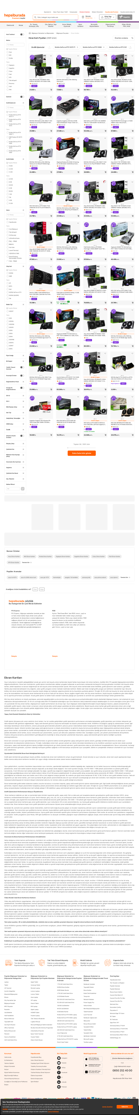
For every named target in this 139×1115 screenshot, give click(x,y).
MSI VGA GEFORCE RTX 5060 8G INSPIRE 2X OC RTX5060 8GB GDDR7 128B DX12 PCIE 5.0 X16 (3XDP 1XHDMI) (122, 423)
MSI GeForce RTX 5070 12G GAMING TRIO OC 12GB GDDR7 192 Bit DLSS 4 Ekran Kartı (95, 121)
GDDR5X (11, 324)
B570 (10, 286)
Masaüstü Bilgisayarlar (10, 994)
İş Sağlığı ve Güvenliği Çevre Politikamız (15, 1081)
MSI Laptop (34, 1006)
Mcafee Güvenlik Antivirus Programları (42, 1028)
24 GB (11, 179)
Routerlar (7, 1009)
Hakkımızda (7, 1057)
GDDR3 (11, 342)
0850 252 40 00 (122, 1070)
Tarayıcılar (87, 996)
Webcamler (87, 1021)
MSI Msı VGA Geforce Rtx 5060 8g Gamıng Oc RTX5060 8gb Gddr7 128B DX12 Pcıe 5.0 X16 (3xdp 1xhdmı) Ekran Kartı (41, 337)
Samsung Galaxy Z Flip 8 (117, 1031)
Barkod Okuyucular (10, 1031)
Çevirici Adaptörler (9, 991)
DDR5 (10, 330)
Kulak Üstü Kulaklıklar (90, 993)
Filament (6, 1034)
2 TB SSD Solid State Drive (65, 993)
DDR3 (11, 333)
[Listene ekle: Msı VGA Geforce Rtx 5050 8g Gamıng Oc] (78, 56)
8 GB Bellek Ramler (62, 1011)
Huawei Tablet (35, 1037)
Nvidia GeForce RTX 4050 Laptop (67, 1024)
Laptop (6, 982)
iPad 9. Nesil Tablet (62, 1042)
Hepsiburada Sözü (115, 980)
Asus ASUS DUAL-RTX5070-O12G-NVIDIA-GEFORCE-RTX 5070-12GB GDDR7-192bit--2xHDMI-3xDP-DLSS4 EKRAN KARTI (121, 80)
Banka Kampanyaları (37, 1078)
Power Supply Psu (89, 1002)
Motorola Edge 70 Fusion (117, 1013)
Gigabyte (11, 65)
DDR (10, 318)
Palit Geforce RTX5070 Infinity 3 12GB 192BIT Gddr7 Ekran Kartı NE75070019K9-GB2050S (68, 293)
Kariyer (6, 1069)
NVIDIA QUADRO (14, 295)
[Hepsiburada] (14, 15)
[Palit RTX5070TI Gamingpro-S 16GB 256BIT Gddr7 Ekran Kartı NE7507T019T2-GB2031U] (122, 107)
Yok (10, 197)
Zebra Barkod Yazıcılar (37, 1031)
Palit (10, 74)
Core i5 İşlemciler (62, 1033)
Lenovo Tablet (35, 994)
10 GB (10, 203)
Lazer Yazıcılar (88, 1014)
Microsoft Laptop (88, 1039)
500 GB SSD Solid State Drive (65, 999)
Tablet (6, 985)
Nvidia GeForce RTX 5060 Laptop (67, 1014)
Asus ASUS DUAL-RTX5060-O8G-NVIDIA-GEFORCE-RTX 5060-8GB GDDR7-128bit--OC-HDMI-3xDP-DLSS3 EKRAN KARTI (40, 80)
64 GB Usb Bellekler (63, 1008)
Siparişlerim (47, 12)
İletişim (6, 1084)
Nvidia (11, 58)
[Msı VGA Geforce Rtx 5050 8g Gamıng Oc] (68, 66)
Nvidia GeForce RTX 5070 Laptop (67, 1027)
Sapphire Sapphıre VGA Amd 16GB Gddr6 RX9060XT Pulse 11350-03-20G (67, 121)
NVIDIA (11, 273)
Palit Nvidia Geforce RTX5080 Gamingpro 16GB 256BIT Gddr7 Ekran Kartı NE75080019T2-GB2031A (95, 248)
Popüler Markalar (115, 989)
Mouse (6, 997)
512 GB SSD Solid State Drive (65, 1002)
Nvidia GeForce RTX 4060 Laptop (67, 1018)
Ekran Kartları (87, 990)
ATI (10, 283)
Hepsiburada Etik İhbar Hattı (122, 1078)
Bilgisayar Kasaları (9, 1003)
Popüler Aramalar (115, 986)
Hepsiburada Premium (111, 12)
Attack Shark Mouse (37, 1040)
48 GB (11, 185)
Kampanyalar (73, 12)
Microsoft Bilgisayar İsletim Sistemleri (41, 1025)
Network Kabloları (89, 999)
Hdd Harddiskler (9, 1015)
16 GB (10, 166)
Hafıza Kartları (88, 1005)
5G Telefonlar (114, 1019)
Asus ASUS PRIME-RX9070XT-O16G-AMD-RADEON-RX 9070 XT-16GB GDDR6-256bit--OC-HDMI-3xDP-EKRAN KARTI (41, 250)
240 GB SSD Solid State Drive (65, 1030)
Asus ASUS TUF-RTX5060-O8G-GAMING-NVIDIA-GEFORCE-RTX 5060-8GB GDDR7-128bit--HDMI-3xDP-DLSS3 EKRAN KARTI (121, 163)
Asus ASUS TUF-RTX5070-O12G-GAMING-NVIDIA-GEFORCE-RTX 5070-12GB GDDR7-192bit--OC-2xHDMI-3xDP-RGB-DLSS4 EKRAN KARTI (121, 207)
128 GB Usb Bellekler (63, 1005)
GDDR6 (11, 321)
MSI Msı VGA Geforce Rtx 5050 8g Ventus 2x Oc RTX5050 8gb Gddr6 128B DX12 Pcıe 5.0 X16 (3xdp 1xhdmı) (121, 337)
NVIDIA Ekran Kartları (63, 987)
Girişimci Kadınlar (84, 12)
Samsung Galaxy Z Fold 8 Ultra (119, 1028)
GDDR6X (11, 339)
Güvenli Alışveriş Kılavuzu (11, 1078)
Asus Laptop (34, 997)
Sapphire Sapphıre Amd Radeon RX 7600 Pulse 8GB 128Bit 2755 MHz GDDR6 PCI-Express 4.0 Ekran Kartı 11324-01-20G (40, 421)
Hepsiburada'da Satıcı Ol (127, 12)
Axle (10, 89)
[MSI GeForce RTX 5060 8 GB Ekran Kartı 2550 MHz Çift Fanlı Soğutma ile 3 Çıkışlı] (95, 407)
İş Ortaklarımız (8, 1060)
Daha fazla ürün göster (81, 453)
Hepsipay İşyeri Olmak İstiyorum (40, 1063)
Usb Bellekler (8, 1012)
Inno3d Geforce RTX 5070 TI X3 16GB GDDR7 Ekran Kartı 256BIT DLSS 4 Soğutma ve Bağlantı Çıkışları (68, 378)
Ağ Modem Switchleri (90, 1036)
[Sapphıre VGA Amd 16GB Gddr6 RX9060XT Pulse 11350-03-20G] (68, 107)
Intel (10, 289)
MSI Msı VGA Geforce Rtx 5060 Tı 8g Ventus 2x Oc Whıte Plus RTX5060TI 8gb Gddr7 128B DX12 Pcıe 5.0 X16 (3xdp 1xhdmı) (67, 209)
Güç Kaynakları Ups (10, 1000)
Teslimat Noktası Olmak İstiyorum (40, 1072)
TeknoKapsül (13, 80)
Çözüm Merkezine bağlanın (122, 1058)
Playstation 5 (113, 1010)
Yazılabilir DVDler (89, 1027)
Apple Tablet (34, 982)
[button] (41, 90)
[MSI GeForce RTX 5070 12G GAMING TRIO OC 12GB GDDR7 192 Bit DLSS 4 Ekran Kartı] (95, 107)
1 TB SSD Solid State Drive (65, 984)
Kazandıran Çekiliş (115, 1007)
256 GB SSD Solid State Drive (65, 1021)
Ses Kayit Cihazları (9, 1025)
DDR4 (11, 336)
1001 (10, 86)
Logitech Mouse (35, 1021)
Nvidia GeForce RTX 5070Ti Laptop (67, 1039)
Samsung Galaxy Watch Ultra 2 (119, 1035)
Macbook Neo (114, 1004)
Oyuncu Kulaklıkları (10, 1037)
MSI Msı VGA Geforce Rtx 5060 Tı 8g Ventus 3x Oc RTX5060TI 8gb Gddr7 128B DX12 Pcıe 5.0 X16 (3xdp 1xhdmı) (40, 378)
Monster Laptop (35, 988)
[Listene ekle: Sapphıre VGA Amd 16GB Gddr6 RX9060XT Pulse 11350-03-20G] (78, 97)
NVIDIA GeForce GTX (15, 292)
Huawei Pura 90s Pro (116, 1001)
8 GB (10, 182)
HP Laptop (34, 1000)
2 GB (10, 200)
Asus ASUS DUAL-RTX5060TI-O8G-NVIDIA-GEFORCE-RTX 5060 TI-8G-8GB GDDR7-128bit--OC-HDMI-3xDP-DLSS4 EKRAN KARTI (95, 207)
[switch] (22, 34)
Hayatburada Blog (36, 1057)
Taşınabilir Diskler (89, 987)
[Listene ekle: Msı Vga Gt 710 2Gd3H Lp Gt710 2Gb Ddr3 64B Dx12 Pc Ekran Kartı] (132, 353)
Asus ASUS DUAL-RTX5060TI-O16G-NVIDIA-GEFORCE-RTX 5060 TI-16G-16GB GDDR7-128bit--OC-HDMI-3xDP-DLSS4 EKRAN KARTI (95, 380)
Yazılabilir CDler (88, 1033)
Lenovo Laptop (35, 991)
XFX (10, 77)
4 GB (10, 188)
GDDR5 (11, 327)
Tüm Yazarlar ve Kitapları (117, 983)
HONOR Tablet (35, 1012)
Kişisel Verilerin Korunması (11, 1072)
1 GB (10, 194)
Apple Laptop (34, 1009)
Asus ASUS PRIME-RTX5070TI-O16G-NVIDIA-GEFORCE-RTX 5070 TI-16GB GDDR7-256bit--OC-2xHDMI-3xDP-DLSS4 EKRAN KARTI (95, 291)
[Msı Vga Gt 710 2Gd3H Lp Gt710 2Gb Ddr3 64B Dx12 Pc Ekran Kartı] (122, 364)
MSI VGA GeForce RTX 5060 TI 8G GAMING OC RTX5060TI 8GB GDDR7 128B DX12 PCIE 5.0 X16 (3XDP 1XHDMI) (122, 291)
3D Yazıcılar (7, 988)
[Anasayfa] (30, 33)
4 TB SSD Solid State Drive (65, 1036)
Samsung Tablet (35, 985)
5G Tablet (113, 1016)
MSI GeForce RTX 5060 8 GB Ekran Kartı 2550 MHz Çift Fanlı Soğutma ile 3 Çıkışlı (95, 423)
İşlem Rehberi (34, 1081)
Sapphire (11, 68)
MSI (10, 55)
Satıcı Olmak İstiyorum (37, 1060)
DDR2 (10, 349)
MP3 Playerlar (8, 1006)
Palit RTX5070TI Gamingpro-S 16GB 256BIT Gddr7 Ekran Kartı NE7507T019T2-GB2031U (121, 121)
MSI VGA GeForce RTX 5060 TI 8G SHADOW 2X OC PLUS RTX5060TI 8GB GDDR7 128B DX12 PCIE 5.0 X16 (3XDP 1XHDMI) (40, 207)
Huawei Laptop (35, 1015)
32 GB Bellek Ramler (63, 996)
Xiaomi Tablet (35, 1003)
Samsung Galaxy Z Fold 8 (117, 1025)
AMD (10, 276)
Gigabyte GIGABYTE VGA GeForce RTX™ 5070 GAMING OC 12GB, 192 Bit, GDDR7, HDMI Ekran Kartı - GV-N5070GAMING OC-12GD (68, 334)
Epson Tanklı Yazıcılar (37, 1034)
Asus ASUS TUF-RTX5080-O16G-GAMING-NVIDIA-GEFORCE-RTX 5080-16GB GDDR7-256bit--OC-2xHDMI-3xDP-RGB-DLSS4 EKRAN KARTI (94, 80)
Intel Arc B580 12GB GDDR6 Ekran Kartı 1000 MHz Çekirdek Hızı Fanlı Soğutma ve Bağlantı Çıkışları (40, 293)
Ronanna (11, 83)
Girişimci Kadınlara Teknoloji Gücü (40, 1069)
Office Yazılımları (9, 1028)
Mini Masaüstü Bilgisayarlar (91, 1008)
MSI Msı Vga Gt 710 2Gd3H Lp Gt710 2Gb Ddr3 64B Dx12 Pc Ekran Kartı (121, 378)
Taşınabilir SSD (8, 1021)
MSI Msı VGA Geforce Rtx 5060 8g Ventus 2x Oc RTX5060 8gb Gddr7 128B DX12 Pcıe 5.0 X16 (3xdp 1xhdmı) (67, 248)
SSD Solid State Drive (10, 1040)
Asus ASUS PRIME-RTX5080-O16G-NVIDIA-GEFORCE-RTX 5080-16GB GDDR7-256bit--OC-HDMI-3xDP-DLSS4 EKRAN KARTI (94, 334)
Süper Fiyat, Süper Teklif (60, 12)
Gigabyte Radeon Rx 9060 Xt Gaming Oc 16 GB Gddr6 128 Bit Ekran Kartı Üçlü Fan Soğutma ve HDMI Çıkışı (68, 163)
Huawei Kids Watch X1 (116, 995)
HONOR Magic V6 (115, 1038)
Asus (10, 52)
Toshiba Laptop (88, 1042)
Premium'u (16, 18)
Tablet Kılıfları (87, 1030)
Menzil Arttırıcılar (9, 1018)
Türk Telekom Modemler (38, 1018)
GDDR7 (11, 311)
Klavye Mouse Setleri (90, 1024)
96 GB (10, 191)
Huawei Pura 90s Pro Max (117, 998)
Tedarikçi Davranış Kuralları (39, 1066)
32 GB (11, 169)
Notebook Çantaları (89, 984)
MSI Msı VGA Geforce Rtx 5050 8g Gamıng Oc (67, 80)
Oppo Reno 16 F (114, 1022)
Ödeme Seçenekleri (36, 1075)
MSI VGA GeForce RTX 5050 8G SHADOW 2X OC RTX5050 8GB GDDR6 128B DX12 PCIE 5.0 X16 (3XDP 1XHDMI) (66, 421)
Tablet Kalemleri (88, 1011)
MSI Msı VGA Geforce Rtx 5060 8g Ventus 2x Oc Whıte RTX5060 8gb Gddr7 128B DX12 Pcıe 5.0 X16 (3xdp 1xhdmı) (41, 163)
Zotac (10, 71)
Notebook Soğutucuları (90, 1018)
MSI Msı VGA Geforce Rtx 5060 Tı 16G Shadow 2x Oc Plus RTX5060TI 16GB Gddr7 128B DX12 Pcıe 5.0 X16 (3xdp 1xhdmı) (41, 121)
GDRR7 (11, 345)
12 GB (10, 172)
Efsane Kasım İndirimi (116, 992)
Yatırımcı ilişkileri (9, 1063)
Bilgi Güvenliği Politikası (11, 1075)
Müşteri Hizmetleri (97, 12)
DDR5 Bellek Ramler (63, 990)
